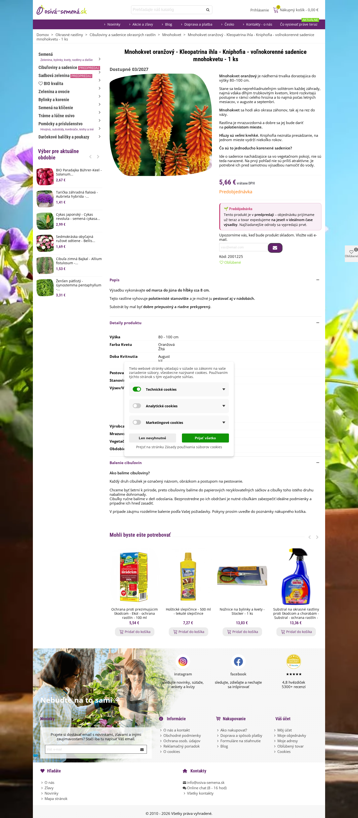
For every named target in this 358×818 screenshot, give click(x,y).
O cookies (171, 751)
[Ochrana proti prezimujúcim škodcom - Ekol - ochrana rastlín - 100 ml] (135, 576)
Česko (229, 24)
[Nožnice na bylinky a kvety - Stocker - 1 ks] (242, 576)
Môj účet (284, 730)
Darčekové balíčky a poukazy (63, 136)
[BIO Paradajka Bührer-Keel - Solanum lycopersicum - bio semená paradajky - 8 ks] (45, 176)
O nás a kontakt (176, 730)
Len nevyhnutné (152, 438)
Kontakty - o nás (259, 24)
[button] (90, 156)
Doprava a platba (198, 24)
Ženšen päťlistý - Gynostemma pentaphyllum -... (78, 285)
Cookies (284, 751)
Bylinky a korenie (53, 99)
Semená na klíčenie (55, 107)
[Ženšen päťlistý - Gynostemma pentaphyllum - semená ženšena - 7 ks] (45, 287)
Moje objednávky (291, 735)
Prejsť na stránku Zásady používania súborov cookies (179, 447)
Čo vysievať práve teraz (299, 23)
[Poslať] (208, 10)
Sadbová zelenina (64, 75)
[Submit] (142, 749)
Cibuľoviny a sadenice (68, 67)
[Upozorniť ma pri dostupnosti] (275, 248)
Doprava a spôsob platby (241, 735)
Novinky (113, 24)
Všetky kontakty (200, 793)
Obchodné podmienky (182, 735)
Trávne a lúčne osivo (56, 115)
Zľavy (49, 787)
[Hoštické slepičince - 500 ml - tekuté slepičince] (188, 576)
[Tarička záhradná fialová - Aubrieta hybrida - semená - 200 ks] (45, 198)
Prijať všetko (205, 438)
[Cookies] (275, 751)
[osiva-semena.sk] (66, 10)
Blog (168, 24)
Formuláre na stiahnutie (240, 740)
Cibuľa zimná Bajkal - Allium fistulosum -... (79, 261)
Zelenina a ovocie (54, 91)
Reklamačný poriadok (181, 746)
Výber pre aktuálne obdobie (58, 154)
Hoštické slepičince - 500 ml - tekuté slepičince (188, 611)
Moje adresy (287, 740)
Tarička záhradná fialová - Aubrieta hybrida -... (77, 194)
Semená (65, 57)
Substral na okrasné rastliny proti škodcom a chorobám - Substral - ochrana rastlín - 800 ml (296, 615)
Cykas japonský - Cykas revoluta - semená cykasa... (78, 217)
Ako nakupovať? (233, 730)
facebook (238, 674)
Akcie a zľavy (142, 24)
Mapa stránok (56, 798)
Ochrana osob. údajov (181, 740)
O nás (49, 782)
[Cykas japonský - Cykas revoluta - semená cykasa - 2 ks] (45, 221)
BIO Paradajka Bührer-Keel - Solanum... (79, 172)
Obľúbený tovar (290, 746)
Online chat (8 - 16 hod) (206, 787)
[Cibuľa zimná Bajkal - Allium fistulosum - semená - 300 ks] (45, 265)
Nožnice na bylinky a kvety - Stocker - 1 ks (242, 611)
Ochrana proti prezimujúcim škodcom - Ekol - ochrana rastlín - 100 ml (134, 613)
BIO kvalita (53, 83)
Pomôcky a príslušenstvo (66, 126)
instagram (183, 674)
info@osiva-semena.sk (206, 782)
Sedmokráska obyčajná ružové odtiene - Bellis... (75, 239)
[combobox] (167, 10)
